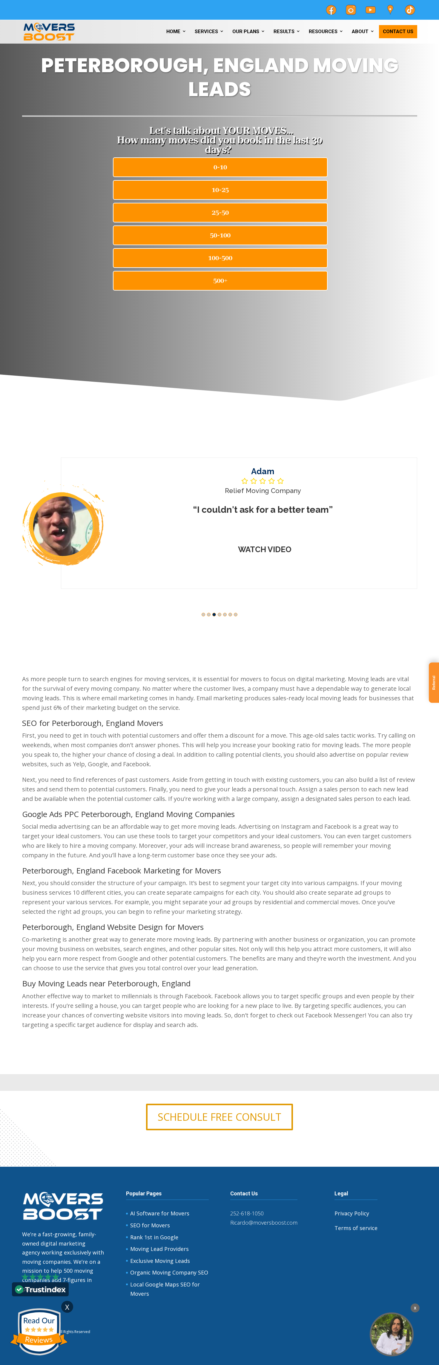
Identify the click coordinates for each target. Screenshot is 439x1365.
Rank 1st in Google (154, 1237)
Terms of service (355, 1228)
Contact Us (398, 31)
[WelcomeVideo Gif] (392, 1334)
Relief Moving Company (263, 491)
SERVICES (206, 31)
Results (284, 31)
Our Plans (245, 31)
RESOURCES (323, 31)
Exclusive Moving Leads (160, 1260)
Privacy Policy (351, 1213)
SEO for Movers (150, 1225)
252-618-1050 (247, 1213)
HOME (173, 31)
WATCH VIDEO (264, 549)
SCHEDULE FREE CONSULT (219, 1117)
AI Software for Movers (159, 1213)
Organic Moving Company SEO (169, 1272)
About (360, 31)
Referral (434, 682)
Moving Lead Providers (159, 1248)
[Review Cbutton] (39, 1332)
